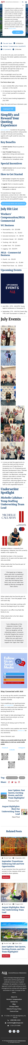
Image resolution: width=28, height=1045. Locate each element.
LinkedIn (12, 750)
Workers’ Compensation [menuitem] (14, 999)
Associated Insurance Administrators (16, 1040)
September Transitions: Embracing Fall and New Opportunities (13, 863)
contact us (21, 730)
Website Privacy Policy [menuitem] (14, 1009)
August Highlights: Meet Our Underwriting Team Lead (13, 910)
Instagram (22, 748)
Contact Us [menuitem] (14, 1002)
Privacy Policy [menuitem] (14, 1006)
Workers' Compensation (10, 46)
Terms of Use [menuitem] (14, 1011)
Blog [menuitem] (14, 1004)
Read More (6, 877)
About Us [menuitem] (14, 997)
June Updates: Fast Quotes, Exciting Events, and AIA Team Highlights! (14, 949)
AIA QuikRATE (5, 130)
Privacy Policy (12, 28)
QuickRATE (22, 46)
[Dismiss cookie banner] (23, 5)
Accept (18, 32)
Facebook (5, 748)
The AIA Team (7, 43)
